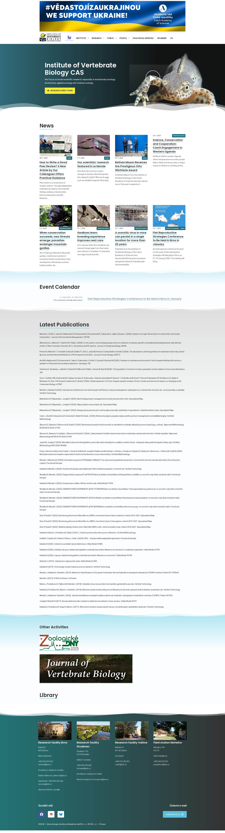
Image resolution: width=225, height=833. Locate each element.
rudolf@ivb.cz (121, 764)
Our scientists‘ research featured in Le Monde (93, 164)
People (123, 38)
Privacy (103, 824)
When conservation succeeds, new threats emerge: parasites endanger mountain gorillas (55, 240)
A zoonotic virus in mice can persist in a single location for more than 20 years (130, 238)
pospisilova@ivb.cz (161, 764)
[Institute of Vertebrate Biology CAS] (50, 38)
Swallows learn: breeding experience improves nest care (91, 236)
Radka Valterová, (45, 776)
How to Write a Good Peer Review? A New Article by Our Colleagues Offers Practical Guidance (53, 170)
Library (49, 695)
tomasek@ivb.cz (83, 768)
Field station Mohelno (168, 742)
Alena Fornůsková (84, 779)
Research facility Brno (52, 742)
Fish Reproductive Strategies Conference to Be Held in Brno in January (168, 238)
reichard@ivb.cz (44, 764)
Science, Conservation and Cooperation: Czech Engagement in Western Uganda (168, 145)
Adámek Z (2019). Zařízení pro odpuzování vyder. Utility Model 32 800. (68, 561)
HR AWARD (162, 38)
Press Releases (179, 135)
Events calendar (172, 228)
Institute (81, 38)
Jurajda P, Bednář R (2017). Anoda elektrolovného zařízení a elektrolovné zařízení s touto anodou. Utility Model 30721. (88, 601)
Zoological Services (143, 38)
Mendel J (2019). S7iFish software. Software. (58, 578)
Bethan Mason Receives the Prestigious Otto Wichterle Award (131, 166)
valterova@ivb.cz (60, 776)
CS (171, 38)
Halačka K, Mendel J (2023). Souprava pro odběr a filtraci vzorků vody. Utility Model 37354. (76, 483)
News (47, 125)
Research (96, 38)
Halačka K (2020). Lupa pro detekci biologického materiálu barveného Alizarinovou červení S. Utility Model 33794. (86, 555)
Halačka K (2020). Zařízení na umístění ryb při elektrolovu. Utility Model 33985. (71, 544)
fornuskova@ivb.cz (100, 779)
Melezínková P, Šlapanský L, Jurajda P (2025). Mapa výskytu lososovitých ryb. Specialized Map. (78, 405)
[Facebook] (41, 814)
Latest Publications (64, 324)
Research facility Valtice (131, 742)
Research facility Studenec (88, 744)
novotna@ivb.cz (45, 784)
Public (110, 38)
